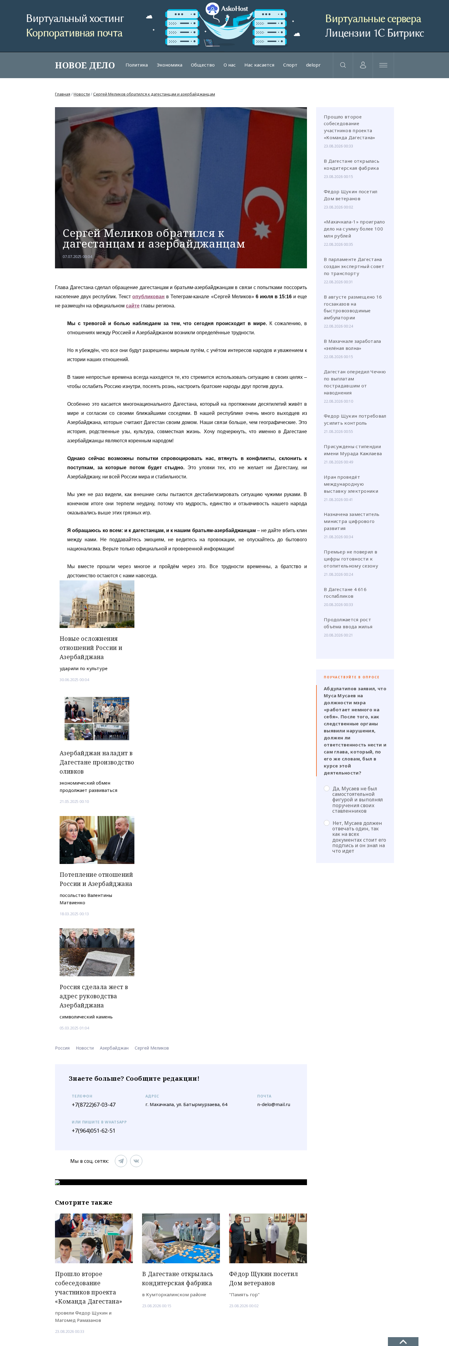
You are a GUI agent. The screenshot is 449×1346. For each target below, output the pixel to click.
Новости (82, 94)
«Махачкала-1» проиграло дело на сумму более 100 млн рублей (354, 229)
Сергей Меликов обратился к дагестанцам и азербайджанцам (154, 94)
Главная (62, 94)
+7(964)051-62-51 (93, 1130)
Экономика (169, 64)
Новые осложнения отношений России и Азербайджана (91, 648)
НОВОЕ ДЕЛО (85, 65)
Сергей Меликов (152, 1048)
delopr (313, 64)
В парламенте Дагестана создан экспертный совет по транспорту (354, 266)
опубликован (148, 296)
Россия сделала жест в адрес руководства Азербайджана (94, 996)
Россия (62, 1048)
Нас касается (259, 64)
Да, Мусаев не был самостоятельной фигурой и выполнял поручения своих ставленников (357, 799)
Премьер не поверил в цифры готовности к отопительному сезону (351, 559)
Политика (137, 64)
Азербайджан (114, 1048)
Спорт (290, 64)
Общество (203, 64)
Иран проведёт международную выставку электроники (351, 484)
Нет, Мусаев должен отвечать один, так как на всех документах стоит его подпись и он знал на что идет (359, 837)
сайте (133, 305)
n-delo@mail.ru (273, 1104)
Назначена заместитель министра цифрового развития (351, 521)
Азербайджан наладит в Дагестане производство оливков (97, 762)
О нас (230, 64)
